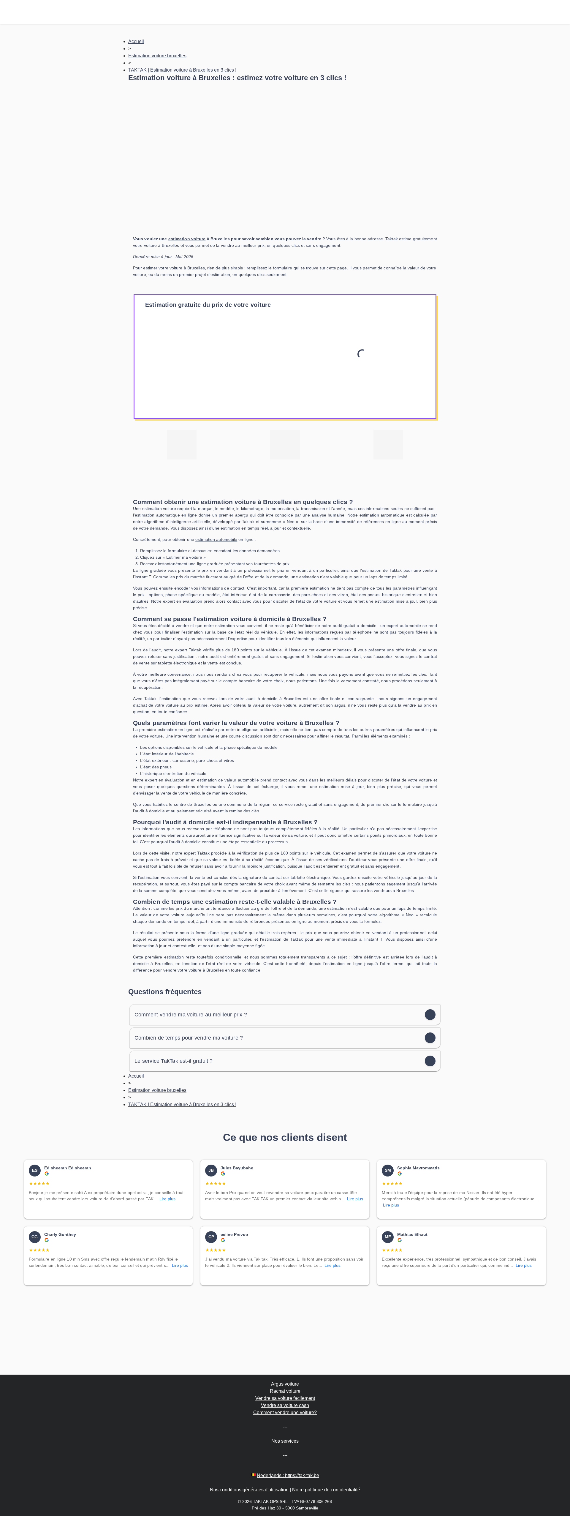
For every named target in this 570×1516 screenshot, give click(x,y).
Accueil (136, 41)
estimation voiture (187, 238)
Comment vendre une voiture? (285, 1412)
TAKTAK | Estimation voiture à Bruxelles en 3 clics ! (182, 69)
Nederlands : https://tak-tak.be (288, 1475)
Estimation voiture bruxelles (157, 55)
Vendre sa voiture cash (285, 1405)
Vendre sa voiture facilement (285, 1398)
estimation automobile (216, 539)
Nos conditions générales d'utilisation (249, 1489)
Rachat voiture (285, 1391)
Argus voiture (285, 1383)
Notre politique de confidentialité (326, 1489)
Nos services (285, 1441)
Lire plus (167, 1198)
